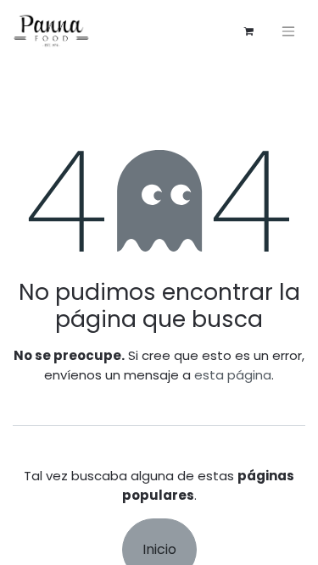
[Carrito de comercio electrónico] (248, 31)
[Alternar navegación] (288, 31)
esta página (232, 375)
